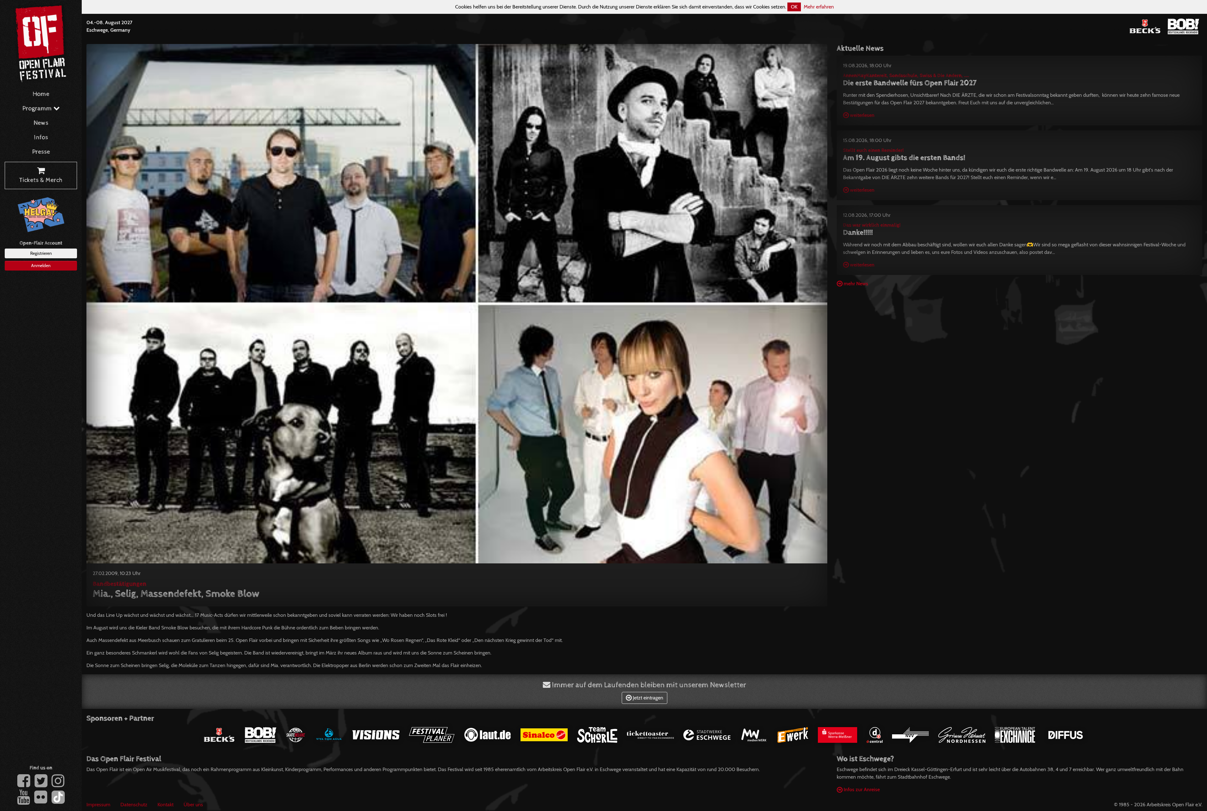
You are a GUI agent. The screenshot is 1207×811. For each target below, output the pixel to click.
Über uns (193, 805)
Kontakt (165, 805)
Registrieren (41, 253)
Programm (37, 108)
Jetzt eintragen (647, 698)
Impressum (98, 805)
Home (41, 94)
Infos (41, 137)
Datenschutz (133, 805)
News (41, 123)
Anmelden (41, 265)
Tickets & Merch (41, 180)
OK (794, 7)
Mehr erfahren (819, 7)
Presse (41, 152)
